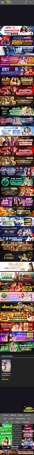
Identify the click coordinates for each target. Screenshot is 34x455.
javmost (11, 419)
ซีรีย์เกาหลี (13, 415)
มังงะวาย (6, 415)
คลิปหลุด (20, 415)
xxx (12, 422)
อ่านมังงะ (17, 422)
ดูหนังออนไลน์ (25, 422)
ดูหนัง (5, 419)
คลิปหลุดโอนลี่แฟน (20, 419)
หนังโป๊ (6, 422)
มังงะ (29, 419)
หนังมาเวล (27, 415)
